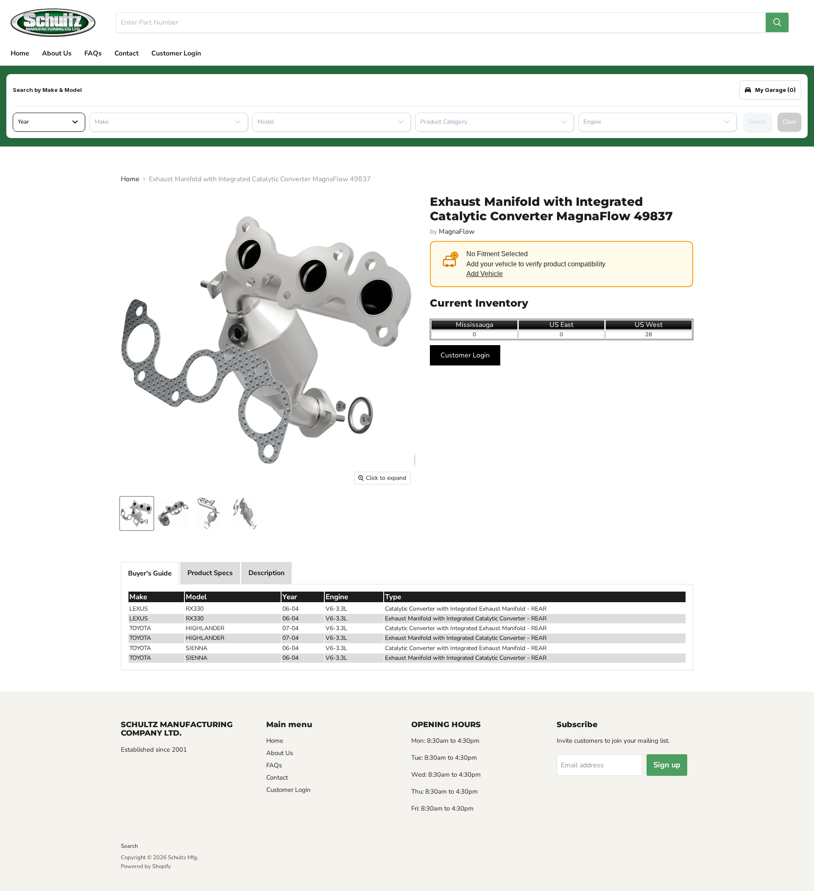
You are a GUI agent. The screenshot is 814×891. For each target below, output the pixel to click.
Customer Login (176, 53)
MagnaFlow (456, 231)
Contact (126, 53)
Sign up (666, 765)
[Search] (777, 22)
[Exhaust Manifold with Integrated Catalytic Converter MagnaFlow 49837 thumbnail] (136, 513)
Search (757, 122)
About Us (57, 53)
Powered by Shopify (146, 866)
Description (266, 573)
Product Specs (210, 573)
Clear (789, 122)
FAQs (93, 53)
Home (20, 53)
